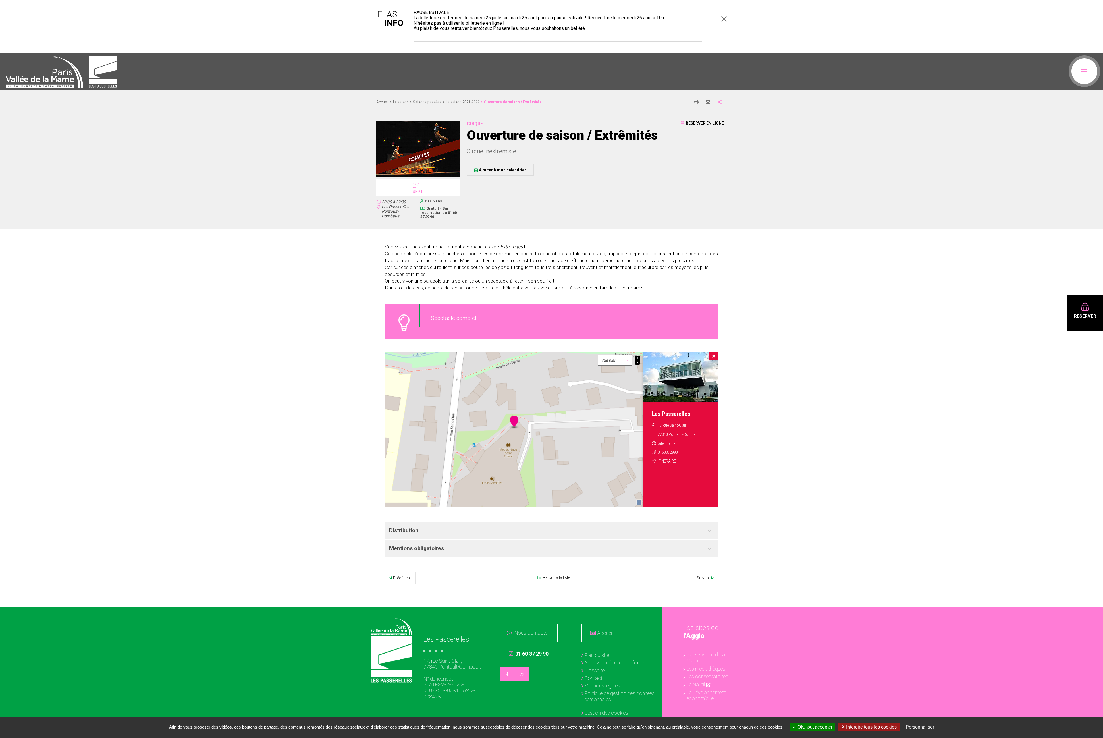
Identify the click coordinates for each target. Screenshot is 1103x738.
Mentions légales (602, 686)
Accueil (382, 102)
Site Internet (667, 443)
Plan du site (596, 655)
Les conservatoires (707, 676)
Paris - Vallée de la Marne (706, 658)
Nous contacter (531, 633)
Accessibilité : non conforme (614, 663)
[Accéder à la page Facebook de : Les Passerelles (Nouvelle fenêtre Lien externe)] (507, 674)
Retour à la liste (556, 577)
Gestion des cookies (606, 713)
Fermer (724, 19)
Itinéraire (667, 461)
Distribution (404, 530)
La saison (401, 102)
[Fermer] (713, 356)
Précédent (402, 578)
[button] (418, 175)
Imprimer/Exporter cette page (696, 102)
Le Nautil (696, 684)
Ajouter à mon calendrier (502, 170)
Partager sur (720, 102)
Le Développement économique (706, 695)
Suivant (703, 578)
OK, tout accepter (814, 727)
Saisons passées (427, 102)
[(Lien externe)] (44, 72)
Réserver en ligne (705, 123)
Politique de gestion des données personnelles (619, 696)
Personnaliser (920, 727)
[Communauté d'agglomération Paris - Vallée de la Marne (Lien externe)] (391, 626)
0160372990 (668, 452)
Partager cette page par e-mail (708, 102)
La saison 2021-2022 (463, 102)
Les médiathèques (706, 669)
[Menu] (1084, 71)
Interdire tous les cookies (871, 727)
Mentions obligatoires (416, 548)
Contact (593, 678)
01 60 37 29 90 (529, 654)
